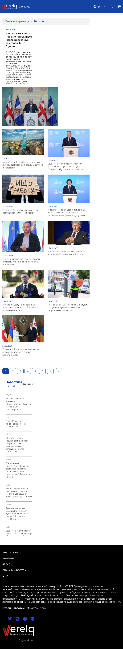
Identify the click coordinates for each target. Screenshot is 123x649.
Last (59, 371)
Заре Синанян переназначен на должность (16, 424)
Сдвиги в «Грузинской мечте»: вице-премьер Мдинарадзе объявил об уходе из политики (19, 534)
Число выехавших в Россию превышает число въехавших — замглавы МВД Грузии (19, 492)
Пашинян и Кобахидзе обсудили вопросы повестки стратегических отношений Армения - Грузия (19, 470)
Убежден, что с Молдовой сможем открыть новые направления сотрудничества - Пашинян (17, 445)
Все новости (28, 384)
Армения (8, 558)
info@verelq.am (25, 640)
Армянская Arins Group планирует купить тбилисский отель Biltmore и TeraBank (17, 513)
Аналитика (10, 552)
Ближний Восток (14, 570)
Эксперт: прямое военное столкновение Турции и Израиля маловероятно (19, 404)
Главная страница (17, 21)
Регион (39, 21)
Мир (5, 576)
